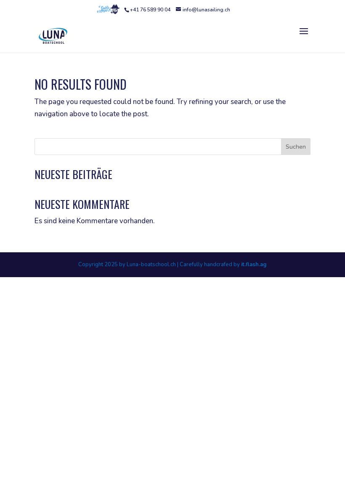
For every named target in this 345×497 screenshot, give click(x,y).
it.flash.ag (254, 264)
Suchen (296, 147)
